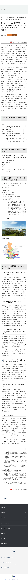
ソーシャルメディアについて (7, 557)
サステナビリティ (5, 523)
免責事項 (4, 560)
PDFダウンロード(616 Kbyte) (19, 42)
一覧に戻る (5, 498)
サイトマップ (4, 570)
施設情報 (3, 533)
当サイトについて (5, 567)
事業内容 (3, 512)
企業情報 (3, 507)
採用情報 (3, 538)
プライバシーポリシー (6, 562)
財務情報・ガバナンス (6, 528)
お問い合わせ (4, 543)
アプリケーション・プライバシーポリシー (10, 565)
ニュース (3, 518)
